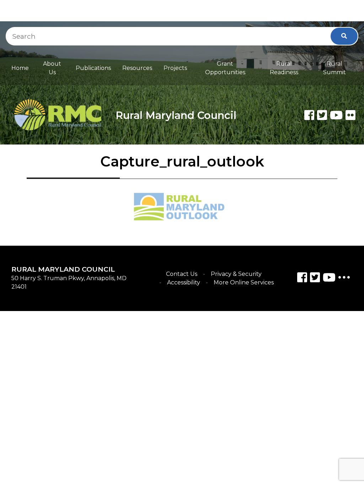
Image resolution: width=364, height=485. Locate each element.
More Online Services (244, 282)
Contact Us (181, 274)
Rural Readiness (284, 68)
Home (20, 68)
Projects (175, 68)
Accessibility (183, 282)
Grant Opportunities (225, 68)
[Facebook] (309, 115)
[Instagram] (315, 278)
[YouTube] (329, 278)
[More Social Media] (344, 279)
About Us (52, 68)
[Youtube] (336, 115)
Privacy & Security (236, 274)
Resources (137, 68)
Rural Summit (334, 68)
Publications (93, 68)
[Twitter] (322, 115)
